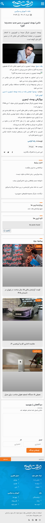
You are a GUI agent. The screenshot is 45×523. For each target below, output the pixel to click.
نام (21, 440)
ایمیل (40, 440)
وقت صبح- (38, 66)
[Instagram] (40, 520)
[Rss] (29, 520)
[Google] (32, 520)
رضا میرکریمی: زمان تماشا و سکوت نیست (29, 174)
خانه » (28, 11)
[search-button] (2, 3)
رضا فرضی (32, 141)
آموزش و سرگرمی (20, 11)
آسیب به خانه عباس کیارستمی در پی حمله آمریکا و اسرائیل (23, 187)
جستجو (5, 459)
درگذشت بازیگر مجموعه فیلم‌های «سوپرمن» (28, 193)
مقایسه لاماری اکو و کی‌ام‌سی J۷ (22, 343)
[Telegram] (36, 520)
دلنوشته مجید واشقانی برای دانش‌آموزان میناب (27, 181)
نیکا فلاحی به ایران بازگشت (33, 168)
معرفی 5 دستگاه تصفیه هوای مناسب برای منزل (22, 394)
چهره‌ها (31, 146)
